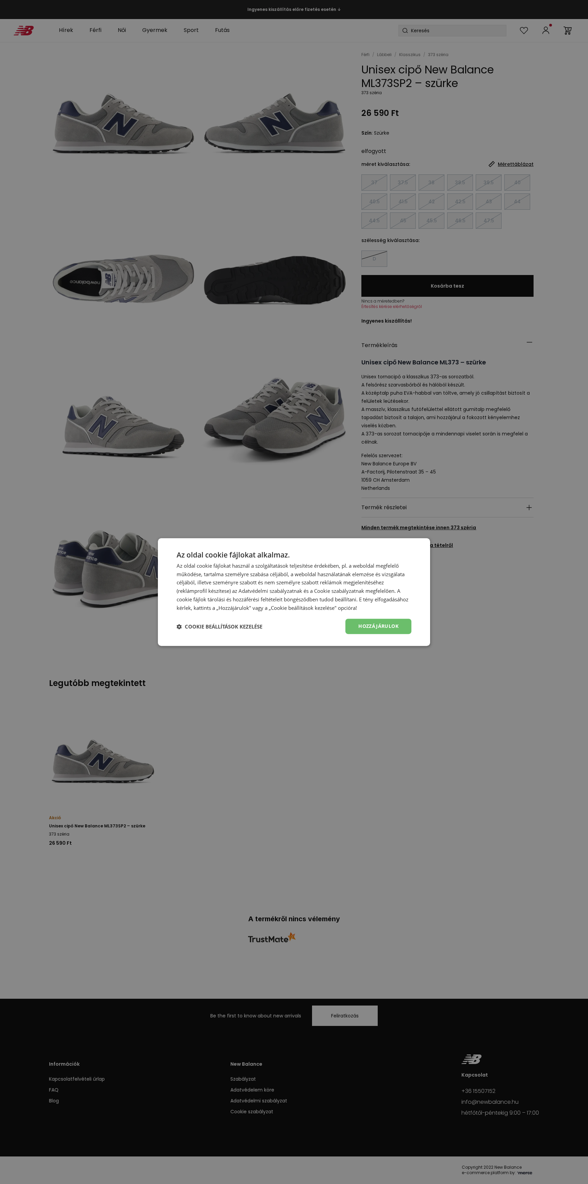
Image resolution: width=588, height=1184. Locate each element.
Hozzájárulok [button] (378, 626)
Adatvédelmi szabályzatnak (270, 590)
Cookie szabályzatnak (339, 590)
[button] (219, 626)
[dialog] (294, 592)
